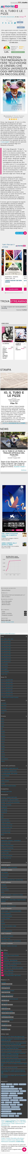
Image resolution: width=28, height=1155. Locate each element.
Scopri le (14, 423)
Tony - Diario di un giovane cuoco (9, 770)
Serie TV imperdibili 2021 (7, 689)
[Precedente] (3, 343)
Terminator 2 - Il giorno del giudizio (9, 867)
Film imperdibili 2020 (6, 654)
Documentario (10, 17)
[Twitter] (6, 23)
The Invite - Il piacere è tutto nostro (9, 797)
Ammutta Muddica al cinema (7, 990)
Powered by (19, 309)
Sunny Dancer (4, 877)
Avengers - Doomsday (6, 804)
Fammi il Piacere (5, 889)
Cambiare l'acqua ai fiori (6, 824)
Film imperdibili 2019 (6, 656)
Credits (3, 1138)
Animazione (4, 710)
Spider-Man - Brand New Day (10, 960)
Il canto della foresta (5, 832)
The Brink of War (5, 853)
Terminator (11, 1116)
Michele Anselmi (6, 604)
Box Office (23, 1122)
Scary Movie (9, 1084)
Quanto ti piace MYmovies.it (7, 633)
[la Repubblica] (19, 3)
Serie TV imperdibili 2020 (7, 692)
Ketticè (2, 892)
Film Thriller (4, 705)
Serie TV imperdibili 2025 (7, 679)
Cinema (7, 1120)
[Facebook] (3, 23)
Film (18, 1120)
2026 (5, 639)
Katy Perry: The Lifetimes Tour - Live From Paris (12, 879)
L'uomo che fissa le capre (7, 1011)
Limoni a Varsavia (5, 775)
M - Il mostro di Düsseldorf (7, 936)
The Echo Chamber (5, 918)
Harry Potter (13, 1104)
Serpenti (3, 923)
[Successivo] (24, 343)
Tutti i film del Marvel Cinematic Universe (11, 1109)
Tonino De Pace (6, 603)
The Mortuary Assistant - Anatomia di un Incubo (12, 894)
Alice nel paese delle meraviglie (9, 1113)
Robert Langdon (5, 1104)
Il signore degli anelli (6, 1111)
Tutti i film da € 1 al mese (8, 246)
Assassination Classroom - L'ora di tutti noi (11, 840)
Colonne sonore (20, 1123)
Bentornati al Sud (5, 819)
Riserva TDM (19, 1140)
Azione (2, 713)
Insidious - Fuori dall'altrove (10, 965)
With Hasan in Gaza (5, 938)
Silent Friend (4, 887)
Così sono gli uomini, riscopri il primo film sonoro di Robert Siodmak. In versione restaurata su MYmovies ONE (13, 1071)
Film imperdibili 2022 (6, 649)
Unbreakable (16, 1102)
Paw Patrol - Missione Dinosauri (8, 906)
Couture (3, 783)
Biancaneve (23, 1091)
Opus (20, 1088)
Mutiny (2, 921)
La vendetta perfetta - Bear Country (9, 773)
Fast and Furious (15, 1107)
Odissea (6, 957)
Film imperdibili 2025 (6, 641)
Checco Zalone (5, 1093)
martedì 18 (4, 622)
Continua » (24, 470)
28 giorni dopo (22, 1084)
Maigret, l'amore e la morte (7, 845)
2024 (12, 639)
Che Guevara (5, 1116)
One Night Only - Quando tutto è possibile (13, 967)
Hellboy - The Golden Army (7, 994)
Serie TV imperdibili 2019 (7, 694)
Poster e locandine (7, 613)
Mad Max (19, 1113)
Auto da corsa (23, 1100)
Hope (2, 814)
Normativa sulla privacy (17, 1138)
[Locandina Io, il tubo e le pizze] (14, 111)
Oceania (6, 952)
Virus (3, 1102)
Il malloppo (3, 884)
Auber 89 (3, 928)
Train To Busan (4, 872)
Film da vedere (4, 664)
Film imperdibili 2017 (6, 661)
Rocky (17, 1116)
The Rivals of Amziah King (7, 848)
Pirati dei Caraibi (5, 1100)
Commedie (3, 703)
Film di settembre (5, 671)
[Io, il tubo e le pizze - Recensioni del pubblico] (14, 387)
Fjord (2, 817)
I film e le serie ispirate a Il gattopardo (10, 1091)
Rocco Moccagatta (7, 601)
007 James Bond (14, 1100)
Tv (19, 1122)
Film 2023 (3, 17)
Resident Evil (4, 807)
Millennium (20, 1104)
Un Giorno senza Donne (6, 855)
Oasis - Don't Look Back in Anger (8, 926)
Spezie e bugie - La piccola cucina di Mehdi (11, 911)
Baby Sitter (20, 1093)
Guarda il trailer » (20, 466)
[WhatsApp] (12, 23)
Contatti (8, 1138)
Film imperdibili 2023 (6, 646)
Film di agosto (4, 669)
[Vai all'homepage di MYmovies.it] (9, 8)
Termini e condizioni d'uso (8, 1140)
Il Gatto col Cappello (5, 822)
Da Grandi (3, 982)
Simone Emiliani (6, 590)
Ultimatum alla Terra (5, 986)
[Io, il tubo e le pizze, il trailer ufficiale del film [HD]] (14, 447)
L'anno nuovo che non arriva (13, 281)
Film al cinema (4, 666)
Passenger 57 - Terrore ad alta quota (9, 999)
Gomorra (16, 1084)
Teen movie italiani (6, 1107)
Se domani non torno (6, 829)
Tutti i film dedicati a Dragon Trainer (10, 1088)
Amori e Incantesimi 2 (6, 913)
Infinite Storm (4, 1007)
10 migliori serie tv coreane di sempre (9, 697)
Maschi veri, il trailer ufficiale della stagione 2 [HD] (12, 1036)
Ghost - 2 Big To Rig (8, 970)
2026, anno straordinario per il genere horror (11, 1050)
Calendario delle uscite (6, 791)
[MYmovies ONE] (21, 246)
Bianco (2, 834)
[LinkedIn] (9, 23)
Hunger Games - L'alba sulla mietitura (10, 799)
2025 (9, 639)
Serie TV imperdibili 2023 (7, 684)
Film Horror (3, 708)
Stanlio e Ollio (4, 1003)
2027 (2, 639)
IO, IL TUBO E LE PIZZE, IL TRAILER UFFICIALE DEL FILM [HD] (14, 453)
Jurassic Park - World (7, 1098)
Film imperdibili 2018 (6, 659)
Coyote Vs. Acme (5, 874)
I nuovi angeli (5, 142)
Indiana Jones (8, 1102)
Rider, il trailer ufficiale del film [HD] (9, 1067)
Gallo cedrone (4, 1023)
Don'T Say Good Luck (6, 858)
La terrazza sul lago (5, 1015)
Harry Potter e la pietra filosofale (8, 785)
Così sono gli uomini (5, 843)
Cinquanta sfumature (17, 1098)
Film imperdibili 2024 (6, 644)
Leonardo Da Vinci (13, 1095)
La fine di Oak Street (8, 972)
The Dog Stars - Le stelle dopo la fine (9, 768)
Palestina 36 (4, 812)
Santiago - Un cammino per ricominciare (10, 802)
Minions (3, 1084)
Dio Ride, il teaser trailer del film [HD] (9, 1057)
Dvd (16, 1122)
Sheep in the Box (5, 780)
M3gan (12, 1086)
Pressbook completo (7, 615)
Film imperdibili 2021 (6, 651)
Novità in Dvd (4, 674)
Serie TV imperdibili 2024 (7, 682)
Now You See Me (5, 1086)
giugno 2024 (10, 622)
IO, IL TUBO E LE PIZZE (14, 394)
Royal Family (4, 1095)
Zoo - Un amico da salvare (7, 1019)
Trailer (3, 611)
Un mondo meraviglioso (6, 916)
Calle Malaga (4, 809)
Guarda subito (13, 289)
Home (2, 1120)
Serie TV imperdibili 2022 (7, 687)
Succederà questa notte (6, 827)
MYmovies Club (5, 1125)
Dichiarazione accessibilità (8, 1141)
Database (13, 1120)
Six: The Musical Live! (6, 850)
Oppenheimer (13, 1093)
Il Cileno (3, 778)
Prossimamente (6, 1123)
